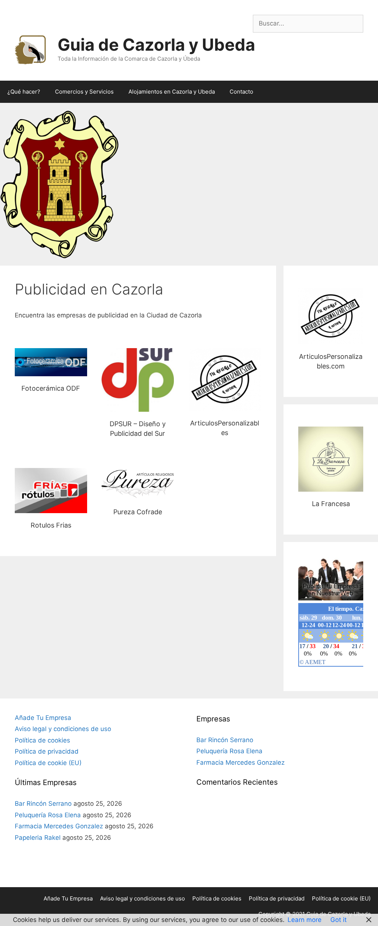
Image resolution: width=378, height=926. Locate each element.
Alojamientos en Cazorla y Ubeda (171, 91)
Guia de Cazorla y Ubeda (156, 44)
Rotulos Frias (51, 490)
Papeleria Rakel (38, 837)
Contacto (241, 91)
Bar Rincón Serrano (43, 803)
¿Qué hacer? (23, 91)
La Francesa (331, 459)
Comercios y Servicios (84, 91)
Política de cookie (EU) (48, 763)
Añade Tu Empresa (43, 717)
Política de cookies (42, 740)
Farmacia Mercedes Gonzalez (59, 826)
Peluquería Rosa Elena (48, 815)
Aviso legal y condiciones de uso (63, 729)
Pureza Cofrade (137, 484)
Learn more (305, 919)
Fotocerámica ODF (50, 362)
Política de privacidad (47, 751)
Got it (338, 919)
